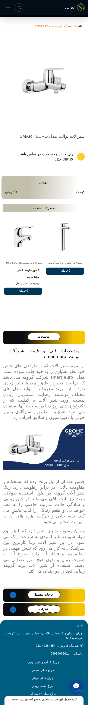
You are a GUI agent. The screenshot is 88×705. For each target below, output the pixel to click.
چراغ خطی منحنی (43, 670)
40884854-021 (46, 645)
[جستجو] (19, 7)
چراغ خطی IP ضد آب (42, 693)
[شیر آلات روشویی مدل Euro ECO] (23, 237)
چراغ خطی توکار (42, 678)
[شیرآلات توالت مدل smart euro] (77, 119)
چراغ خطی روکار (43, 686)
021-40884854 (65, 159)
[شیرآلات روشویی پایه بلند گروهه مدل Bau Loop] (65, 237)
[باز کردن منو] (8, 7)
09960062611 (60, 653)
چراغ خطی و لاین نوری (43, 662)
